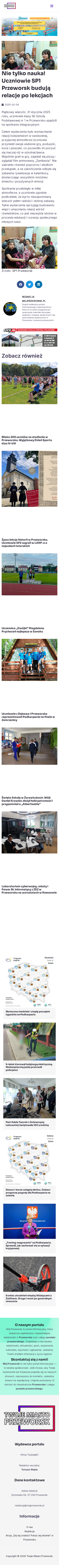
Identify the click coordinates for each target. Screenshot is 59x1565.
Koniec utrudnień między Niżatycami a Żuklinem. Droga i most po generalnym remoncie (29, 1298)
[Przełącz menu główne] (51, 5)
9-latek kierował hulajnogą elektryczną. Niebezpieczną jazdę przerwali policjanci (29, 1067)
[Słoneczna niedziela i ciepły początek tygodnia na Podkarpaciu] (29, 981)
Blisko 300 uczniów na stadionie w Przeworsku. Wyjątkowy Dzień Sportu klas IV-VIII (27, 440)
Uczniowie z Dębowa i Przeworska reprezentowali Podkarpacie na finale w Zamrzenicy (28, 717)
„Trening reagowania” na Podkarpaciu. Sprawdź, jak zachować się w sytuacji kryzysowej (28, 1245)
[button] (20, 284)
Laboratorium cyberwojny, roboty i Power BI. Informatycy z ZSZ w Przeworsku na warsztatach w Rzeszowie (29, 889)
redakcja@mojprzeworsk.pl (29, 1505)
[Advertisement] (29, 925)
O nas (29, 1527)
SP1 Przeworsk (22, 270)
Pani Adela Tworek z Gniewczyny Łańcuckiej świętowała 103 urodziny (27, 1124)
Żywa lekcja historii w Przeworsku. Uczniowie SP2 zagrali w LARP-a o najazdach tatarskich (25, 543)
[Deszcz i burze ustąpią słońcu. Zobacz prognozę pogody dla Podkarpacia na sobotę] (29, 1159)
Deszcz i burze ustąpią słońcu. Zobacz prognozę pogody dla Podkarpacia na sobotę (28, 1192)
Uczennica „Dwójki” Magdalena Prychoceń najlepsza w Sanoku (23, 629)
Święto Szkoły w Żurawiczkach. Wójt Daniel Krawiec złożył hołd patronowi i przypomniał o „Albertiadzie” (27, 801)
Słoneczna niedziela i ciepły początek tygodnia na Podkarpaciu (28, 1013)
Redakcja (30, 1531)
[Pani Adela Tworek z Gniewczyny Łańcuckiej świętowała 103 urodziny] (29, 1098)
